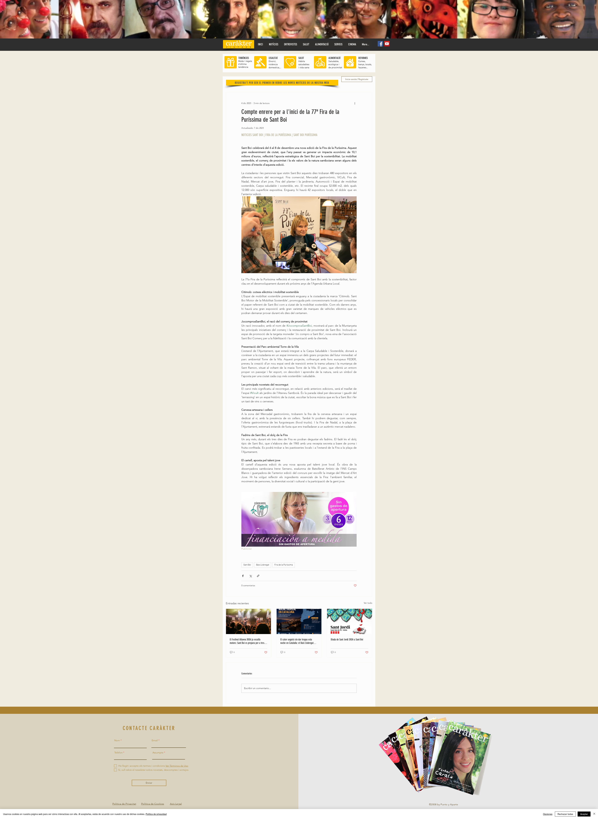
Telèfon (118, 752)
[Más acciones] (355, 103)
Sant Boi (247, 565)
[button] (306, 44)
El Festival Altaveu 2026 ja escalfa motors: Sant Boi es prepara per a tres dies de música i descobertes (247, 641)
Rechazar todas (565, 814)
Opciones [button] (547, 814)
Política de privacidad (156, 814)
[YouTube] (387, 43)
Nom (117, 740)
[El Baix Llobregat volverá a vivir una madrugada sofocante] (299, 621)
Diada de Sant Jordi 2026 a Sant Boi (347, 639)
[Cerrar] (594, 814)
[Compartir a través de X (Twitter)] (250, 575)
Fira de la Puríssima (283, 565)
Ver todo (368, 602)
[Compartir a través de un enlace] (258, 575)
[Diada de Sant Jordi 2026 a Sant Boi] (349, 621)
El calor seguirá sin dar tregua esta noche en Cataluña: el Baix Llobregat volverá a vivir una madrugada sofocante (298, 641)
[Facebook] (380, 43)
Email (155, 740)
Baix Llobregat (262, 565)
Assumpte (157, 752)
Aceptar (584, 814)
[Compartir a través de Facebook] (242, 575)
